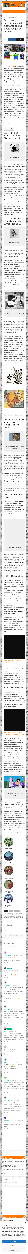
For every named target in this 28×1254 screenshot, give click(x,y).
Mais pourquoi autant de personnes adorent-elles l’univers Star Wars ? (13, 1178)
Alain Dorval (21, 803)
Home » (5, 14)
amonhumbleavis (8, 665)
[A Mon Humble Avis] (14, 5)
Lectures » (10, 14)
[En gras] (5, 936)
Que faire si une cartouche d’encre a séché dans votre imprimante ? (12, 1174)
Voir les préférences (14, 1250)
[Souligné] (9, 936)
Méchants (16, 911)
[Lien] (20, 936)
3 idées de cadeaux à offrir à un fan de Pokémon (13, 1188)
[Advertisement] (14, 1202)
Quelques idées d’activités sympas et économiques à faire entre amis (10, 1166)
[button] (25, 1222)
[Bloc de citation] (16, 936)
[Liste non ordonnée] (14, 936)
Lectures (5, 34)
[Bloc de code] (18, 936)
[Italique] (7, 936)
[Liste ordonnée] (13, 936)
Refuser (14, 1246)
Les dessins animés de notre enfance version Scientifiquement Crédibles (13, 916)
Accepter (14, 1241)
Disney (10, 911)
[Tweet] (20, 39)
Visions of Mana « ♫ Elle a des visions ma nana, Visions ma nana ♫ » (12, 1170)
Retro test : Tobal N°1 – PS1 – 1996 (9, 1182)
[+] (5, 937)
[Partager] (12, 39)
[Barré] (11, 936)
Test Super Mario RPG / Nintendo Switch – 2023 (12, 1185)
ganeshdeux (15, 972)
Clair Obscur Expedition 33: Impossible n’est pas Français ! (13, 1162)
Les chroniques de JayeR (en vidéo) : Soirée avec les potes (14, 914)
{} (21, 935)
